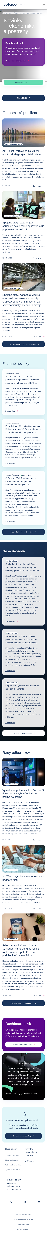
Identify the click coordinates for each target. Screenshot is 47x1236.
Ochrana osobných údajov (23, 1219)
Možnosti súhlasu (23, 1229)
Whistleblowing (23, 1224)
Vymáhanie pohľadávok (13, 1170)
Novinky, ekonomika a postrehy (31, 1152)
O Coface (29, 1161)
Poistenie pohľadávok (12, 1155)
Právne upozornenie (23, 1214)
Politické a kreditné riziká (13, 1165)
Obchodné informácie (12, 1160)
